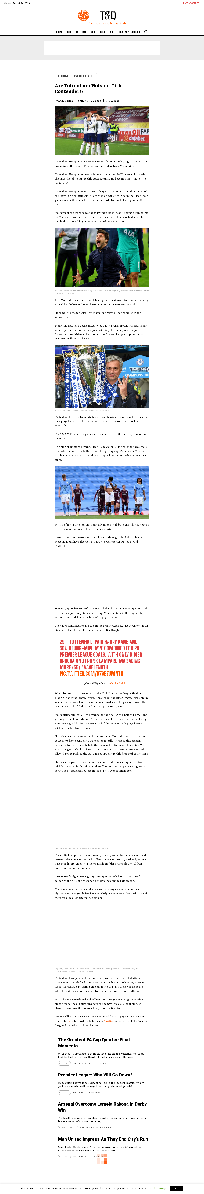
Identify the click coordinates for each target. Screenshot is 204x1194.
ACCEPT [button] (176, 1188)
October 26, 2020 (115, 683)
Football (64, 76)
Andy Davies (65, 100)
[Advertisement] (102, 48)
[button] (146, 31)
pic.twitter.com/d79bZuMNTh (91, 674)
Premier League (84, 76)
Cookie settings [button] (158, 1188)
